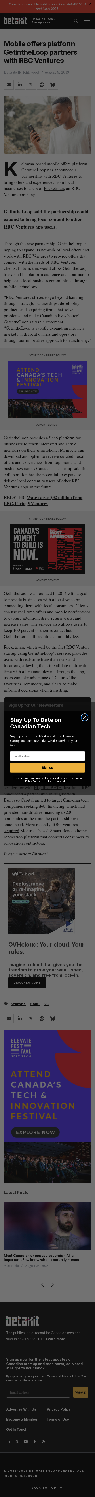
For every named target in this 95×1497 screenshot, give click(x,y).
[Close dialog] (84, 717)
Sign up (47, 768)
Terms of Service (58, 777)
